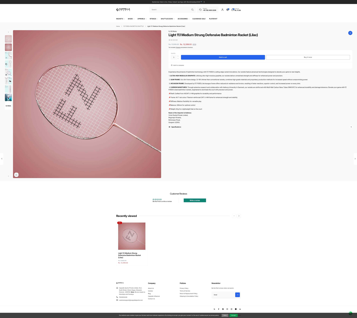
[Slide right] (8, 176)
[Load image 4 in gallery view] (8, 64)
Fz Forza (173, 31)
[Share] (350, 33)
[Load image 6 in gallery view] (8, 80)
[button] (236, 9)
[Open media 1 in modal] (87, 104)
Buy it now (308, 57)
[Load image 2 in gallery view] (8, 47)
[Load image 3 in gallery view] (8, 55)
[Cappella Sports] (120, 283)
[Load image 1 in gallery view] (8, 39)
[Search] (192, 10)
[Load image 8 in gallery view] (8, 97)
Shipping (178, 47)
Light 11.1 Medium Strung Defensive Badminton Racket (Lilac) (129, 255)
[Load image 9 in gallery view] (8, 106)
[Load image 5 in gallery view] (8, 72)
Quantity (173, 53)
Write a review (195, 200)
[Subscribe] (237, 294)
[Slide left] (8, 32)
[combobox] (172, 9)
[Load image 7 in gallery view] (8, 89)
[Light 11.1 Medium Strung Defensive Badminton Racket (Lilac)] (132, 246)
